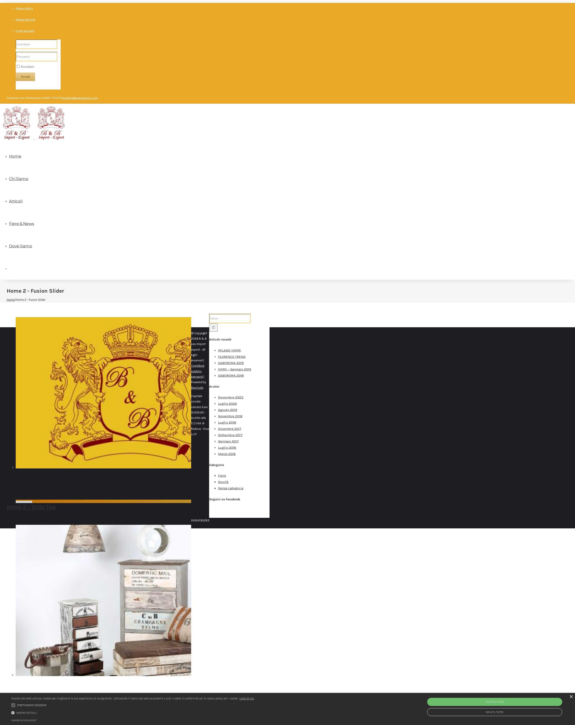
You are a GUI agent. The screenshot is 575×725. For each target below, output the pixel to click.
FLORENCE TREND (231, 357)
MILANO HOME (229, 350)
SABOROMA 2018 (231, 375)
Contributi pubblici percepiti (197, 371)
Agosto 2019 (227, 410)
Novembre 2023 (230, 397)
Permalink (24, 503)
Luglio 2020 (227, 404)
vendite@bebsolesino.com (80, 98)
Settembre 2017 (230, 435)
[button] (132, 712)
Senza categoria (230, 488)
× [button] (571, 697)
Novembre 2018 (230, 416)
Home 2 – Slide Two (31, 507)
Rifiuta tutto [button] (494, 712)
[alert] (287, 709)
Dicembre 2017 (229, 429)
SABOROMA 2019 (231, 363)
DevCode (197, 387)
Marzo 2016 (227, 454)
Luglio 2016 (227, 448)
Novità (223, 482)
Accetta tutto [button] (495, 701)
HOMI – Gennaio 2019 (234, 369)
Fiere (222, 476)
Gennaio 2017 (228, 441)
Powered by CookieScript (24, 720)
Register (21, 86)
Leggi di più (246, 698)
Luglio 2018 (227, 422)
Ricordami (27, 66)
